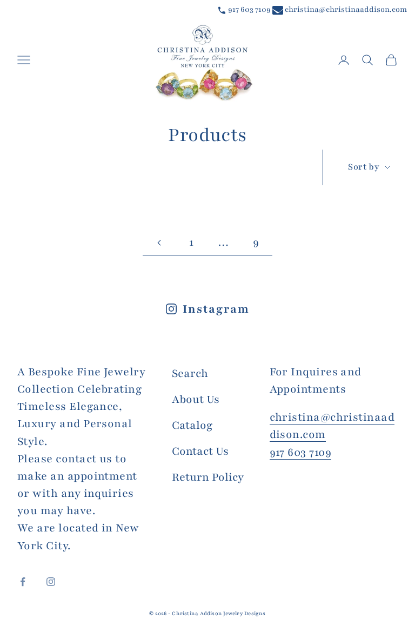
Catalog (192, 425)
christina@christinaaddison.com (345, 9)
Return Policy (208, 477)
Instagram (216, 309)
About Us (195, 399)
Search (190, 373)
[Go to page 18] (159, 243)
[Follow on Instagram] (50, 581)
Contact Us (200, 451)
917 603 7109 (248, 9)
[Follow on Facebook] (22, 581)
